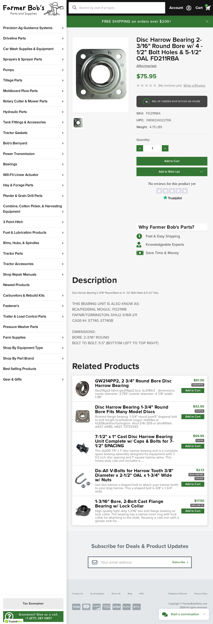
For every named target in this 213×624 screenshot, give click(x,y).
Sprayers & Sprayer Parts (22, 59)
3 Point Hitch (13, 222)
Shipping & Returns (177, 593)
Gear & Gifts (12, 379)
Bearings (10, 164)
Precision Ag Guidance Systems (27, 28)
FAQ (141, 593)
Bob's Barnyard (15, 143)
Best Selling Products (19, 369)
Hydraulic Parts (15, 112)
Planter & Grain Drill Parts (22, 196)
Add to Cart (192, 390)
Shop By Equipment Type (23, 348)
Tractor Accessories (18, 264)
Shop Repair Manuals (19, 274)
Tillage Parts (12, 80)
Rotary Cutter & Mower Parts (25, 101)
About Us (115, 593)
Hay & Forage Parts (18, 185)
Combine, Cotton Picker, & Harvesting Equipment (32, 209)
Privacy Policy (200, 593)
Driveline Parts (14, 38)
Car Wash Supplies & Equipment (28, 49)
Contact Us (77, 593)
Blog (130, 593)
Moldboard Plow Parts (20, 91)
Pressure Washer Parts (20, 327)
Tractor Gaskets (15, 133)
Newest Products (16, 285)
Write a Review (194, 86)
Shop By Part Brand (18, 358)
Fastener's (11, 306)
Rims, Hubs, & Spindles (21, 243)
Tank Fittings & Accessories (24, 122)
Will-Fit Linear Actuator (20, 175)
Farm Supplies (14, 337)
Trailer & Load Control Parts (24, 316)
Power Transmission (19, 154)
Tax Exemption (97, 593)
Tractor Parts (13, 253)
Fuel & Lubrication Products (24, 232)
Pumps (8, 70)
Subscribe (179, 562)
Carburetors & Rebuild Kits (24, 295)
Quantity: (143, 140)
